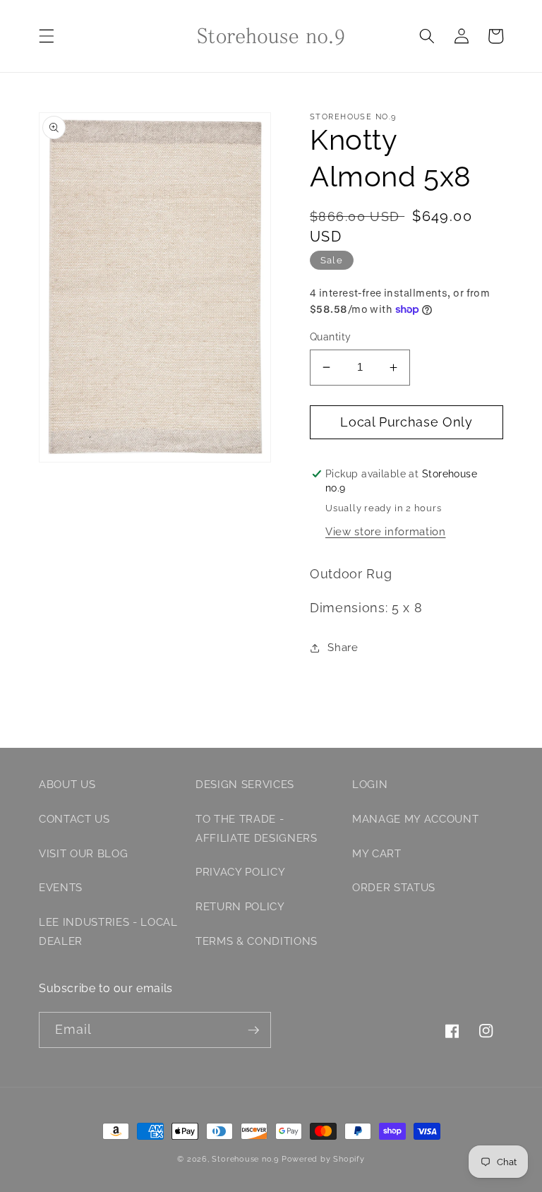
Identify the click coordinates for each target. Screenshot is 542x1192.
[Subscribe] (253, 1030)
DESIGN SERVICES (244, 784)
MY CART (377, 853)
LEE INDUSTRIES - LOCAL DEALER (108, 932)
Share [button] (342, 647)
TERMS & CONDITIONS (256, 941)
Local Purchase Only (406, 422)
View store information (385, 531)
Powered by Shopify (323, 1159)
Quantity (330, 336)
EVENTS (61, 887)
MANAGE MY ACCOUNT (415, 819)
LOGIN (369, 784)
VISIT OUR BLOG (83, 853)
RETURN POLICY (240, 906)
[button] (47, 36)
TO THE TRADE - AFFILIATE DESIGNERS (256, 829)
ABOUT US (67, 784)
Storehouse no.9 (245, 1159)
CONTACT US (74, 819)
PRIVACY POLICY (240, 872)
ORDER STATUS (393, 887)
